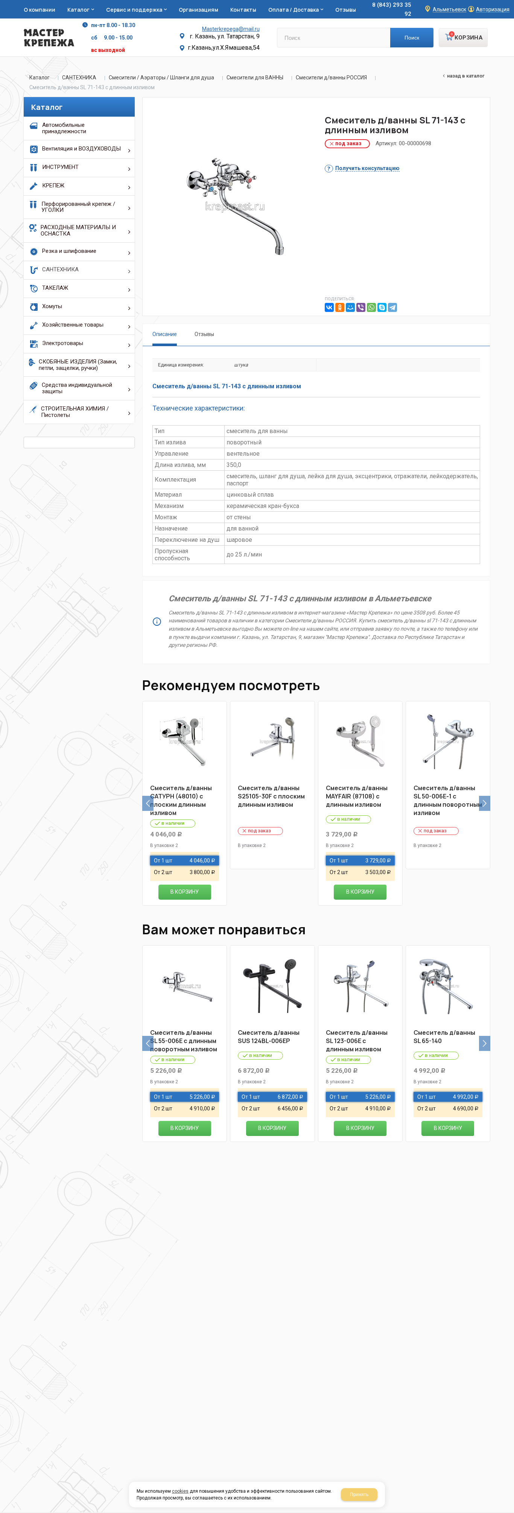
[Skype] (381, 307)
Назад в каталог (466, 76)
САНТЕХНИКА (79, 78)
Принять (359, 1494)
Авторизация (492, 9)
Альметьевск (449, 9)
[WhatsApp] (371, 307)
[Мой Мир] (350, 307)
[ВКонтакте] (329, 307)
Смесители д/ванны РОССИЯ (331, 78)
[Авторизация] (510, 4)
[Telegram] (392, 307)
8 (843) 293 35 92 (391, 9)
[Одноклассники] (339, 307)
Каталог (39, 78)
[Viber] (360, 307)
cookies (180, 1491)
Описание (164, 334)
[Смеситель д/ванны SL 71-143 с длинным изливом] (235, 206)
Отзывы (204, 334)
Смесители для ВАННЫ (255, 78)
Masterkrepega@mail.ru (231, 29)
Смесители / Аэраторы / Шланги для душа (161, 78)
